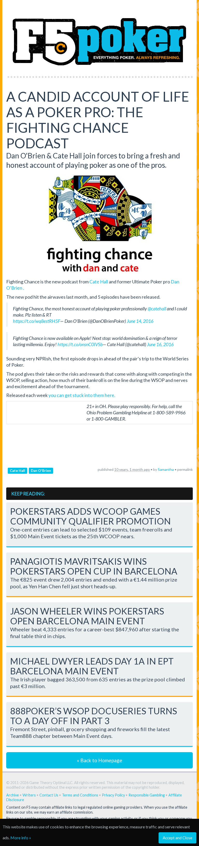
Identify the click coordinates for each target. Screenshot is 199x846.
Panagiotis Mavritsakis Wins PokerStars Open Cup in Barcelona (93, 566)
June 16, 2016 (160, 344)
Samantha (166, 469)
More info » (20, 837)
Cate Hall (98, 281)
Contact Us (48, 795)
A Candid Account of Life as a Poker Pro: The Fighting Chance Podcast (97, 119)
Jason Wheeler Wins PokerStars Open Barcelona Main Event (87, 616)
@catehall (157, 308)
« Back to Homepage (99, 760)
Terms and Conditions (80, 795)
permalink (185, 469)
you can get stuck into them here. (81, 395)
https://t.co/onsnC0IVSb (80, 344)
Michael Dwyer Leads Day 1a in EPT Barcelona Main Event (92, 666)
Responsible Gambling (147, 795)
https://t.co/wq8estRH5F (36, 321)
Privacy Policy (113, 795)
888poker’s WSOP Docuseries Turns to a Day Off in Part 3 (93, 715)
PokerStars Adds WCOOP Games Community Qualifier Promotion (90, 516)
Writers (29, 795)
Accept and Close (177, 837)
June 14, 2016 (140, 321)
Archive (12, 795)
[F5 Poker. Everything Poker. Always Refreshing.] (99, 36)
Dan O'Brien (41, 471)
